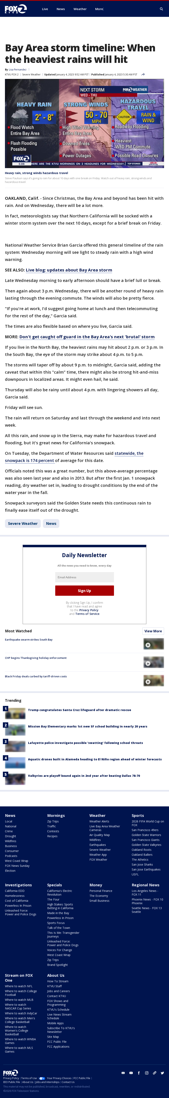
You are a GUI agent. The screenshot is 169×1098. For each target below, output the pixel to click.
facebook (139, 1073)
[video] (153, 644)
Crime (9, 831)
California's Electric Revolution (59, 892)
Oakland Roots (141, 850)
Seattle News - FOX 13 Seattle (147, 910)
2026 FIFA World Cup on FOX (148, 823)
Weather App (98, 855)
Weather (97, 815)
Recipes (52, 836)
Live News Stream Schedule (59, 1016)
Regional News (145, 884)
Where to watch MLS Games (19, 1049)
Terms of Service (87, 614)
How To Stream (57, 981)
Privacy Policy (89, 610)
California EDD (15, 891)
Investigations (18, 884)
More (99, 9)
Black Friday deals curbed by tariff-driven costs (36, 676)
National (10, 826)
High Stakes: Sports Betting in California (60, 906)
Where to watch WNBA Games (20, 1041)
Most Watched (18, 630)
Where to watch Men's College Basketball (20, 1020)
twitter (162, 1073)
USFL (135, 874)
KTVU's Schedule (58, 1009)
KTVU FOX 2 (12, 74)
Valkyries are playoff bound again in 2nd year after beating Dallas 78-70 (84, 776)
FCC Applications (58, 1046)
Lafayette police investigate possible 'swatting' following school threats (85, 743)
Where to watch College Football (21, 993)
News (51, 523)
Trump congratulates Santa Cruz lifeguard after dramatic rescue (79, 710)
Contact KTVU (56, 996)
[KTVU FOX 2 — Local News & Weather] (18, 9)
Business (11, 846)
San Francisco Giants (146, 840)
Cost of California (16, 901)
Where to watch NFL (19, 986)
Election (10, 871)
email (123, 1073)
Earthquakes (97, 845)
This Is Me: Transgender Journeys (63, 934)
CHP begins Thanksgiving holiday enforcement (36, 658)
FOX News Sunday (17, 866)
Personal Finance (100, 891)
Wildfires (10, 841)
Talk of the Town (58, 928)
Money (95, 884)
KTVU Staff (54, 986)
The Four (53, 899)
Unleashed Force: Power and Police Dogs (20, 912)
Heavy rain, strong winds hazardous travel (36, 173)
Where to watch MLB (19, 1000)
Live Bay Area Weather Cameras (104, 828)
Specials (54, 884)
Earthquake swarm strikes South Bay (29, 639)
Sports (138, 815)
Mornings (56, 815)
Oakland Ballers (142, 855)
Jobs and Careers (58, 991)
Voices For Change (59, 950)
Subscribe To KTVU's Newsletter (61, 1030)
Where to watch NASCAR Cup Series (18, 1006)
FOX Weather (98, 859)
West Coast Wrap (16, 861)
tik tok (154, 1073)
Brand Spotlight (57, 965)
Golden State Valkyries (146, 845)
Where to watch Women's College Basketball (16, 1030)
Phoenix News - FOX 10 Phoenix (147, 901)
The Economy (98, 896)
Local (8, 821)
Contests (53, 831)
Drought (10, 836)
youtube (131, 1073)
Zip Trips (53, 821)
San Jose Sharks (142, 864)
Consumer (12, 851)
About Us (55, 975)
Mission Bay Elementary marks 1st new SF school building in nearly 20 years (87, 726)
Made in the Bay (58, 913)
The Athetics (140, 859)
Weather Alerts (99, 821)
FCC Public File (57, 1042)
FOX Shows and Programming (57, 1003)
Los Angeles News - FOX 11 (145, 892)
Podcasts (11, 856)
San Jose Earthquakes (146, 869)
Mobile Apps (55, 1023)
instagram (146, 1073)
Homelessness (15, 896)
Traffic (51, 826)
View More (153, 631)
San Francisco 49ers (145, 830)
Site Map (53, 1037)
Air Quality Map (99, 835)
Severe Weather (31, 74)
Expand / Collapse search (161, 9)
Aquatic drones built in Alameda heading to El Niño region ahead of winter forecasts (95, 759)
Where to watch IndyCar (21, 1013)
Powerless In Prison (18, 905)
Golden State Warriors (146, 835)
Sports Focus (56, 923)
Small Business (99, 901)
